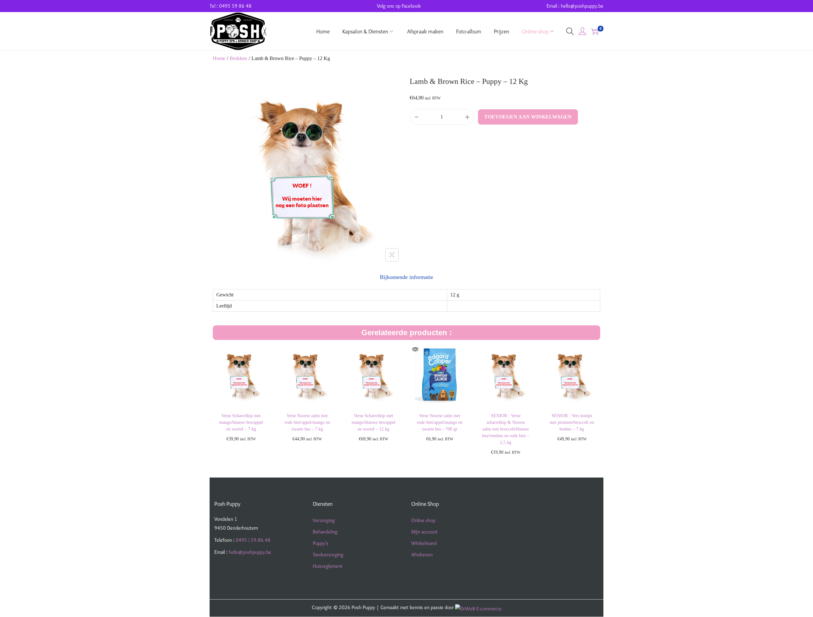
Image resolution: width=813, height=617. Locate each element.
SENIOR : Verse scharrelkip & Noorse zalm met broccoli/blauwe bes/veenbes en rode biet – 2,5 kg (505, 429)
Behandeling (325, 532)
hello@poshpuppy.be (250, 552)
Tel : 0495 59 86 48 (231, 6)
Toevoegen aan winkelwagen (528, 116)
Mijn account (424, 532)
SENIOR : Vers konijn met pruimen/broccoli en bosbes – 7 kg (572, 422)
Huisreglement (328, 566)
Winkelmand (424, 543)
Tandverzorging (328, 555)
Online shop (423, 520)
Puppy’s (320, 543)
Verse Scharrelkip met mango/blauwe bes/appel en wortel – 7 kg (241, 422)
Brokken (238, 58)
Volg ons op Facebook (399, 6)
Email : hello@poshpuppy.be (575, 6)
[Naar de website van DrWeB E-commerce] (478, 607)
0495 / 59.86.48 (253, 540)
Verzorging (324, 520)
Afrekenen (422, 555)
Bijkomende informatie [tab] (406, 277)
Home (219, 58)
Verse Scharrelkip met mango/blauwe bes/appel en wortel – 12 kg (373, 422)
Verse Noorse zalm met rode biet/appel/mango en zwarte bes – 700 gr (439, 422)
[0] (595, 31)
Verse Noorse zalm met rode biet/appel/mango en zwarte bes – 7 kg (307, 422)
